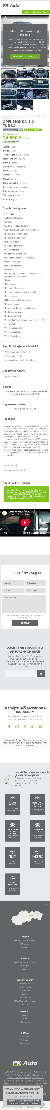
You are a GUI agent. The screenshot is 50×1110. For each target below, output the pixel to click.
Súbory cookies (25, 1022)
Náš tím (25, 994)
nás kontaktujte (19, 47)
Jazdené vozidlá (25, 987)
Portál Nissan (25, 1040)
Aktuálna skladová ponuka (25, 56)
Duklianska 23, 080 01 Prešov (25, 940)
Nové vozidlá (25, 984)
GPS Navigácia (25, 944)
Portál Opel (25, 1037)
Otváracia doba (25, 998)
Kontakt (25, 1004)
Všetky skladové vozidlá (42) (36, 12)
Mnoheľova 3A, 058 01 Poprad (25, 962)
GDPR (25, 1019)
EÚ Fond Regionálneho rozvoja (25, 1001)
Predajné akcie (25, 991)
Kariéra (25, 1015)
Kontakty (25, 947)
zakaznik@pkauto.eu (26, 1081)
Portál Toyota (25, 1044)
